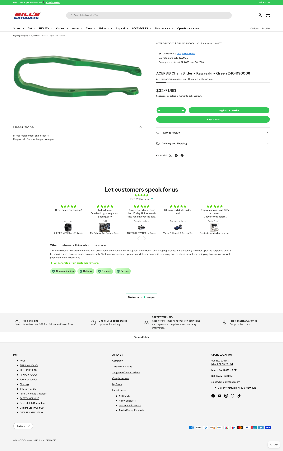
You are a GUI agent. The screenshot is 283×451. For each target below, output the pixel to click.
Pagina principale (20, 36)
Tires (89, 28)
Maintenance (162, 28)
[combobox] (149, 15)
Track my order (28, 388)
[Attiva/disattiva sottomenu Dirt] (34, 28)
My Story (117, 384)
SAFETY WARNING (29, 398)
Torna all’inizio (141, 337)
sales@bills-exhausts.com (225, 381)
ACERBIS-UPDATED (165, 43)
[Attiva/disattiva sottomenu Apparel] (127, 28)
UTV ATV (44, 28)
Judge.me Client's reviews (126, 372)
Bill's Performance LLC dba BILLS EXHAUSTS (38, 440)
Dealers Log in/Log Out (32, 407)
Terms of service (28, 379)
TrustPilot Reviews (122, 366)
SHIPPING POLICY (29, 365)
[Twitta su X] (170, 155)
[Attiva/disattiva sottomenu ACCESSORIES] (150, 28)
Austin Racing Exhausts (131, 410)
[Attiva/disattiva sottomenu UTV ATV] (51, 28)
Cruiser (60, 28)
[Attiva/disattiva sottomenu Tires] (94, 28)
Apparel (120, 28)
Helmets (104, 28)
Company (117, 360)
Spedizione (161, 96)
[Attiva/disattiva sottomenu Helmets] (111, 28)
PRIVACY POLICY (28, 374)
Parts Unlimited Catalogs (33, 393)
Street (17, 28)
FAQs (22, 360)
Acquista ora (213, 119)
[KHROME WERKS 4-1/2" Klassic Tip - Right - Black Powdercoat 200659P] (68, 227)
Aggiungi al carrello (229, 110)
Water (75, 28)
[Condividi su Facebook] (176, 155)
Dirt (30, 28)
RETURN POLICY (28, 370)
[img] (141, 195)
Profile (266, 28)
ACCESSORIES (140, 28)
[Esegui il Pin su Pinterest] (182, 155)
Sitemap (24, 384)
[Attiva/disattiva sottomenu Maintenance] (172, 28)
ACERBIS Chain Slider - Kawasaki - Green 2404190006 (48, 36)
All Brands (124, 396)
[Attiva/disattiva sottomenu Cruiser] (67, 28)
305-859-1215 (248, 387)
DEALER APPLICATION (31, 412)
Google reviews (120, 378)
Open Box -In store (188, 28)
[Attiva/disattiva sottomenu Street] (23, 28)
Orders (254, 28)
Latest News (119, 390)
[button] (268, 15)
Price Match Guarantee (32, 403)
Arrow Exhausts (127, 400)
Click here (157, 320)
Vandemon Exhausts (130, 405)
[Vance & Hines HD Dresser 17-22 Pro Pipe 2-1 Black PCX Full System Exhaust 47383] (178, 227)
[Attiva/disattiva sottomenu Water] (81, 28)
